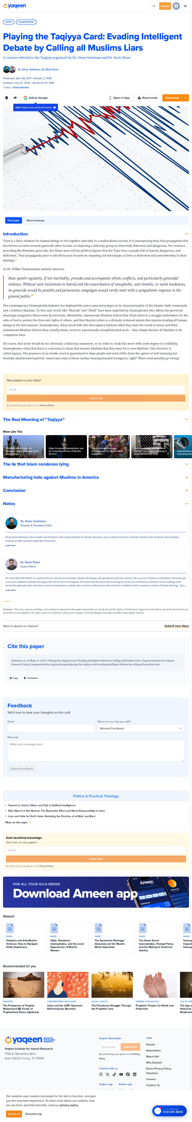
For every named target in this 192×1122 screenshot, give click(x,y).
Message (13, 737)
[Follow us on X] (108, 1074)
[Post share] (15, 97)
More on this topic (16, 822)
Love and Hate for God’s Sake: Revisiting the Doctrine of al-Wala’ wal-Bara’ (52, 816)
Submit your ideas (177, 626)
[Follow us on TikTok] (114, 1074)
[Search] (154, 6)
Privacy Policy (47, 405)
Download (32, 678)
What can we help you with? (114, 721)
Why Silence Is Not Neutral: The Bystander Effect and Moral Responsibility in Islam (56, 811)
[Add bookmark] (6, 97)
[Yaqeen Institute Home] (14, 6)
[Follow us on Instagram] (101, 1074)
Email (11, 721)
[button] (175, 97)
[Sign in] (176, 6)
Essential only (34, 1114)
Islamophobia (26, 22)
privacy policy (69, 1105)
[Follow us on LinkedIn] (134, 1074)
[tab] (13, 220)
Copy (15, 678)
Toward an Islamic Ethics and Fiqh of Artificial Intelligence (42, 805)
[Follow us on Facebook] (128, 1074)
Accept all (14, 1114)
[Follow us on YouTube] (121, 1074)
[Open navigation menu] (185, 6)
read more (10, 545)
